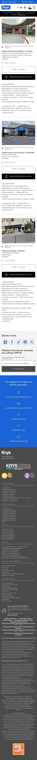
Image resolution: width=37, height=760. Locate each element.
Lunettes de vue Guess (8, 494)
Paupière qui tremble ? (8, 575)
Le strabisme (5, 572)
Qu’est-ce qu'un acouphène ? (10, 551)
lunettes (4, 643)
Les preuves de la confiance (10, 584)
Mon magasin (28, 2)
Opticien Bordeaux (10, 698)
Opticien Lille (13, 700)
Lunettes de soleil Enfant (9, 513)
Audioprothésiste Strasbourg (13, 708)
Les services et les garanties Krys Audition (14, 556)
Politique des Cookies (8, 596)
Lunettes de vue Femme (9, 489)
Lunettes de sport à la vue (9, 501)
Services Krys (6, 567)
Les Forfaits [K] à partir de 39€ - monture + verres (16, 497)
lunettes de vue (20, 714)
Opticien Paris (8, 696)
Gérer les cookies (7, 601)
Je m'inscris (18, 369)
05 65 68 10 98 (9, 261)
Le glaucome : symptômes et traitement (13, 574)
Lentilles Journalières (8, 534)
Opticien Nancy (11, 705)
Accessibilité (5, 599)
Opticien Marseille (24, 701)
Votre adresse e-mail (13, 358)
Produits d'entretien (7, 539)
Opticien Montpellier (23, 700)
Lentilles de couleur (7, 532)
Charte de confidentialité (9, 593)
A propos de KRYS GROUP (10, 588)
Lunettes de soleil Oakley (9, 520)
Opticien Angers (28, 703)
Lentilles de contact (7, 529)
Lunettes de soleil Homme (9, 511)
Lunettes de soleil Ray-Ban (9, 516)
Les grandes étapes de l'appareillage (12, 548)
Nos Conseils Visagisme (9, 565)
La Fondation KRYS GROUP (10, 589)
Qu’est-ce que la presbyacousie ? (11, 554)
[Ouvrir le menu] (34, 7)
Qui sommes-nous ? (7, 583)
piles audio (10, 716)
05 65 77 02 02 (9, 63)
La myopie (5, 569)
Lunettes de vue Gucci (8, 496)
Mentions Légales (7, 594)
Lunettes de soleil (7, 508)
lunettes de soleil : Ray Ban (21, 729)
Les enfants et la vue (7, 570)
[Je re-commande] (25, 7)
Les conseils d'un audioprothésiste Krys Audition (16, 558)
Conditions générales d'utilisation (11, 598)
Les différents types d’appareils (11, 550)
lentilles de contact (7, 647)
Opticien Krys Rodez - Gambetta (13, 251)
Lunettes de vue (6, 487)
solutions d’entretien (22, 647)
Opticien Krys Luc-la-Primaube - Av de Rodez (18, 153)
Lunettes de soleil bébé (8, 515)
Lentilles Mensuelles (7, 537)
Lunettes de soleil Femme (9, 510)
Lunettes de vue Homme (9, 491)
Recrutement (5, 591)
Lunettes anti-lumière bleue (9, 499)
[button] (29, 7)
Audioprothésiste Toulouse (11, 706)
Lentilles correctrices (8, 531)
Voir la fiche (18, 69)
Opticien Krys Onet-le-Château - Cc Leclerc (17, 51)
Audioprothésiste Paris (23, 705)
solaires (4, 644)
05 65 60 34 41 (9, 162)
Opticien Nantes (22, 698)
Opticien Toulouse (18, 696)
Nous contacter (12, 615)
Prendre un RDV (10, 2)
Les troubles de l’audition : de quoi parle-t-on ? (15, 546)
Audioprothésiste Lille (26, 706)
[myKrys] (21, 7)
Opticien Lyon (28, 696)
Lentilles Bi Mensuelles (8, 535)
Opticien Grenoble (13, 701)
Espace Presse (6, 586)
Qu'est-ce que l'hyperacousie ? (10, 553)
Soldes (4, 521)
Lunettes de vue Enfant (8, 492)
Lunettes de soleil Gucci (8, 518)
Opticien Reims (18, 703)
